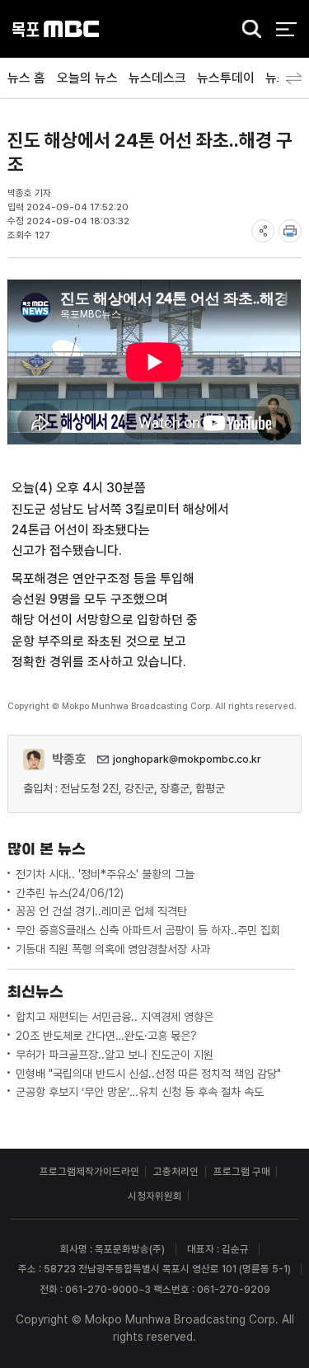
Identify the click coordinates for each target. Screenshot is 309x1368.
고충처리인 (176, 1171)
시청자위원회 (155, 1196)
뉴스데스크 (157, 78)
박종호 (69, 759)
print (290, 230)
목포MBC (55, 29)
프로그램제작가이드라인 (89, 1171)
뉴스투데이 (226, 78)
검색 (247, 30)
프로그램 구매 (241, 1171)
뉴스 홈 (26, 78)
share (262, 230)
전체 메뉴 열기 (286, 29)
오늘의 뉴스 (87, 78)
